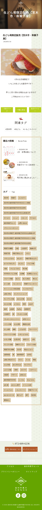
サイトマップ (31, 472)
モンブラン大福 (9, 299)
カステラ (23, 370)
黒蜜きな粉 (26, 324)
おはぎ (31, 304)
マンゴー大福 (8, 344)
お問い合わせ (22, 223)
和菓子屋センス (18, 253)
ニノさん (21, 380)
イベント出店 (27, 385)
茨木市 (6, 198)
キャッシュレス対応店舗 (12, 289)
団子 (27, 395)
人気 (33, 339)
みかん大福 (20, 299)
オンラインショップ (20, 294)
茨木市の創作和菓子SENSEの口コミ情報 (17, 203)
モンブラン (27, 365)
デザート (14, 375)
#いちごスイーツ (30, 129)
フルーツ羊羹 (8, 279)
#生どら (17, 129)
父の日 (19, 349)
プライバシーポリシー (11, 228)
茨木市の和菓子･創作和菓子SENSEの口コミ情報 (19, 238)
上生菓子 (24, 248)
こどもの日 (22, 329)
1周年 (16, 370)
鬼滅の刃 (33, 248)
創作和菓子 (20, 354)
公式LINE (17, 339)
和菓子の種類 (8, 248)
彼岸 (5, 309)
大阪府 (6, 375)
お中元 (29, 354)
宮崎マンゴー (20, 344)
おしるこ (21, 263)
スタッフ (24, 218)
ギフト (20, 360)
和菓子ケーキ (32, 390)
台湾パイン (26, 319)
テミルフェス (8, 390)
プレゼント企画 (22, 314)
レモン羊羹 (7, 339)
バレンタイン (17, 284)
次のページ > (35, 110)
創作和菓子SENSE (10, 380)
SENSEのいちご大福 (10, 273)
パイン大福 (7, 324)
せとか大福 (7, 304)
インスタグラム (28, 289)
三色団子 (7, 314)
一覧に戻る (21, 110)
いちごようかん (15, 268)
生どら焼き (26, 279)
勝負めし (7, 400)
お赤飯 (22, 273)
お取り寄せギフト (10, 360)
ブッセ (28, 360)
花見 (24, 304)
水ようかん (30, 380)
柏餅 (14, 329)
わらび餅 (17, 324)
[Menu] (38, 3)
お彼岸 (12, 309)
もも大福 (7, 365)
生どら (18, 279)
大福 (17, 248)
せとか (29, 299)
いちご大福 (30, 263)
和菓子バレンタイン (30, 284)
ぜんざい (20, 258)
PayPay (19, 309)
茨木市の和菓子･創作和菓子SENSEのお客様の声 (19, 233)
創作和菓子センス (10, 223)
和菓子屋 (7, 253)
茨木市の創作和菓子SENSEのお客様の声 (17, 213)
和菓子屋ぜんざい (31, 258)
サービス (7, 218)
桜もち (35, 279)
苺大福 (25, 268)
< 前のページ (7, 110)
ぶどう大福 (7, 370)
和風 (34, 360)
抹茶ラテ (26, 339)
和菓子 (13, 198)
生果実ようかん (32, 273)
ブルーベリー (33, 329)
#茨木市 (8, 129)
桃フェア (20, 395)
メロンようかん (9, 258)
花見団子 (27, 309)
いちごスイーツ (21, 390)
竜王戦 (33, 395)
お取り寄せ (7, 294)
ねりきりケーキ (9, 395)
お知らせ (23, 375)
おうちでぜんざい (10, 263)
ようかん (17, 304)
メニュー (15, 218)
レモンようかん (23, 334)
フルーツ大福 (31, 344)
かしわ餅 (7, 329)
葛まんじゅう (28, 349)
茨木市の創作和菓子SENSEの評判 (15, 208)
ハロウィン (32, 370)
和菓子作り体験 (9, 349)
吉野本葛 (7, 354)
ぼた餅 (6, 385)
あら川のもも (17, 365)
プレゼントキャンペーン (12, 319)
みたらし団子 (15, 385)
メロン (28, 253)
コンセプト (22, 198)
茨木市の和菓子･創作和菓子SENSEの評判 (17, 243)
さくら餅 (7, 284)
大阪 (5, 268)
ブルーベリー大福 (10, 334)
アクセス (33, 218)
